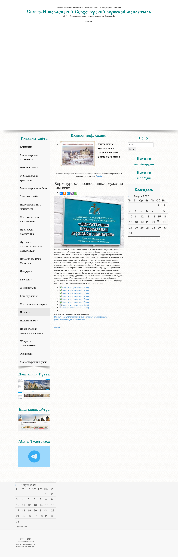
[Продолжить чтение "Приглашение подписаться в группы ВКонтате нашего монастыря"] (92, 140)
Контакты (26, 146)
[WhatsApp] (75, 193)
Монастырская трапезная (29, 178)
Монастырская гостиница (29, 157)
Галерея (25, 279)
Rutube (99, 176)
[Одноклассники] (64, 193)
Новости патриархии (144, 161)
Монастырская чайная (33, 188)
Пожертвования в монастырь (30, 206)
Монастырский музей (33, 361)
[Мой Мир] (68, 193)
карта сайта (89, 21)
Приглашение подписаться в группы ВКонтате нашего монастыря (108, 150)
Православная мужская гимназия (31, 331)
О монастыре (28, 287)
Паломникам (28, 320)
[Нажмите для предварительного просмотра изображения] (89, 222)
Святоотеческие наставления (30, 219)
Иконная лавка (29, 167)
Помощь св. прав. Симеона (31, 261)
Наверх (57, 327)
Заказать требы (29, 196)
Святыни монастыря (33, 304)
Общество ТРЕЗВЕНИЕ (28, 343)
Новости (25, 312)
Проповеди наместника (27, 231)
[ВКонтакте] (61, 193)
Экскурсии (26, 353)
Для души (26, 271)
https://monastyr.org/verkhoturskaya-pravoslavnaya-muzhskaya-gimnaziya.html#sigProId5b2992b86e (80, 318)
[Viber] (72, 193)
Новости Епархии (144, 175)
